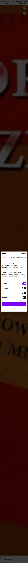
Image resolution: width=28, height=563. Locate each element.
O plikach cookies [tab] (21, 257)
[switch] (24, 288)
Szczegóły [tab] (12, 257)
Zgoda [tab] (4, 257)
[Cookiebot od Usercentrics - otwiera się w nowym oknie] (20, 254)
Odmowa (14, 308)
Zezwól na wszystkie (14, 304)
